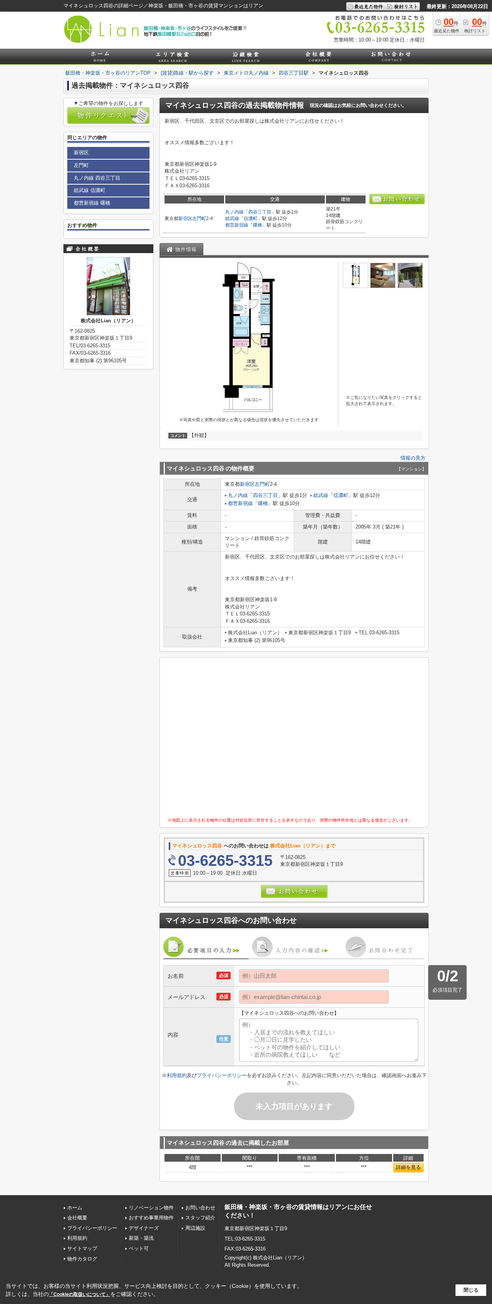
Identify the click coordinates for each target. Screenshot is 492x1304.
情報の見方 (413, 458)
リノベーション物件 (151, 1208)
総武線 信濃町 (89, 190)
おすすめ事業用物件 (151, 1218)
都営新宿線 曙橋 (92, 203)
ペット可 (139, 1248)
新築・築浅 (141, 1238)
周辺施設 (195, 1228)
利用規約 (177, 1075)
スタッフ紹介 (200, 1218)
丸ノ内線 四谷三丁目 (97, 178)
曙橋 (257, 225)
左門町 (199, 218)
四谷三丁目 (259, 212)
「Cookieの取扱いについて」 (79, 1294)
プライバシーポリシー (222, 1075)
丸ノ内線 (234, 212)
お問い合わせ (200, 1208)
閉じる (471, 1290)
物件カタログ (82, 1259)
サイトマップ (82, 1248)
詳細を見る (408, 1167)
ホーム (74, 1208)
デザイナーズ (144, 1228)
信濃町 (251, 218)
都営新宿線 (236, 225)
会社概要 (77, 1218)
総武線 (232, 218)
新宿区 (185, 218)
